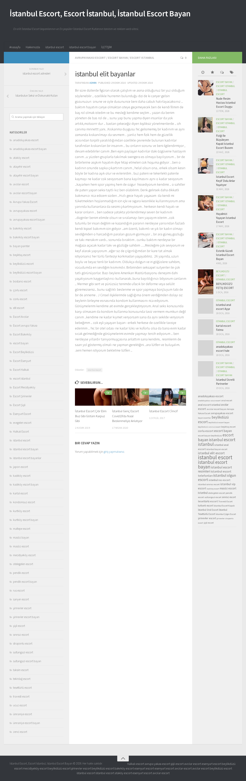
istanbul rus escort (219, 480)
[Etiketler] (231, 72)
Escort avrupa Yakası (25, 325)
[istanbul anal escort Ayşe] (205, 306)
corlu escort (20, 299)
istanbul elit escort (211, 453)
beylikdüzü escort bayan (27, 272)
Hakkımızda (33, 47)
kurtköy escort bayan (25, 520)
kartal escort (20, 493)
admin (92, 82)
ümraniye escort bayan (26, 723)
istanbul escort (54, 47)
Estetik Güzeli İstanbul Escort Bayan (225, 255)
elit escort (18, 308)
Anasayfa (14, 47)
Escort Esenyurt (22, 361)
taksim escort (20, 670)
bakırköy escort (22, 228)
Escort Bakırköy (22, 334)
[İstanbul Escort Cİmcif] (167, 397)
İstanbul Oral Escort (208, 509)
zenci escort (20, 732)
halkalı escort (135, 764)
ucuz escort (20, 705)
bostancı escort (22, 281)
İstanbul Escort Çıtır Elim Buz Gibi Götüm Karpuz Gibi (90, 416)
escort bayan (118, 58)
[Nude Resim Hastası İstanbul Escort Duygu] (205, 87)
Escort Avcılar (21, 317)
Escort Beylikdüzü (23, 352)
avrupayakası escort (90, 58)
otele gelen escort (216, 492)
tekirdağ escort (21, 679)
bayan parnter (21, 246)
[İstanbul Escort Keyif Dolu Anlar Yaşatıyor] (205, 166)
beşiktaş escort (21, 255)
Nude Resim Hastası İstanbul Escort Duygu (225, 102)
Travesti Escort (225, 501)
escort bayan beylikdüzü (210, 435)
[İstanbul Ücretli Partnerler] (205, 368)
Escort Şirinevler (22, 396)
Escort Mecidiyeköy (24, 387)
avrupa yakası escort (157, 764)
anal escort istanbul (209, 404)
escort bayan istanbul (216, 437)
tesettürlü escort (22, 687)
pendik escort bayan (25, 581)
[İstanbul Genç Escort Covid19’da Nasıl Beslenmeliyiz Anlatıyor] (130, 397)
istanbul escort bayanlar (27, 458)
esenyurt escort (211, 764)
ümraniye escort (22, 714)
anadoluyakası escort (25, 140)
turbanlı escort (205, 505)
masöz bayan (21, 537)
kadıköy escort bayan (25, 484)
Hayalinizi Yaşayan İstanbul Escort (226, 218)
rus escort (19, 590)
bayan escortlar (204, 418)
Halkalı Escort (21, 431)
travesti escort (21, 696)
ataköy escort (21, 158)
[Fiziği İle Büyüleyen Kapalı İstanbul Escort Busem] (205, 124)
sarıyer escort (21, 599)
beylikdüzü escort (23, 264)
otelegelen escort (23, 564)
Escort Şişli (19, 405)
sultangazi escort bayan (27, 661)
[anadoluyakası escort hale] (205, 348)
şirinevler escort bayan (26, 617)
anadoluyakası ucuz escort (209, 400)
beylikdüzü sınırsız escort (209, 427)
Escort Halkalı (21, 369)
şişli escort (19, 626)
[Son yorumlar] (222, 72)
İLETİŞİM (106, 47)
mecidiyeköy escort (24, 555)
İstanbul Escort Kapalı (224, 505)
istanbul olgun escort (217, 477)
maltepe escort (21, 528)
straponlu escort (22, 643)
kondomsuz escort (24, 502)
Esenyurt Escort (22, 414)
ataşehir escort (21, 166)
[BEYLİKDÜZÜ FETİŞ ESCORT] (205, 281)
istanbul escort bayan (82, 47)
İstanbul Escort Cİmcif (163, 411)
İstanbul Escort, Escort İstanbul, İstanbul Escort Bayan (100, 13)
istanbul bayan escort (216, 449)
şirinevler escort (22, 608)
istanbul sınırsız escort (209, 484)
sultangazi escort (23, 652)
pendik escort (21, 573)
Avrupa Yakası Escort (25, 202)
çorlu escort (20, 290)
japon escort (20, 467)
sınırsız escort (21, 634)
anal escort (226, 400)
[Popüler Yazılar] (212, 72)
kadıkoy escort (213, 488)
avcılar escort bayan (25, 193)
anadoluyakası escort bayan (30, 149)
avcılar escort (21, 184)
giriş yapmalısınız (114, 451)
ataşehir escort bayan (25, 175)
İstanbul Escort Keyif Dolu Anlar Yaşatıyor (225, 181)
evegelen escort (22, 422)
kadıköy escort (21, 475)
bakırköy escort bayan (26, 237)
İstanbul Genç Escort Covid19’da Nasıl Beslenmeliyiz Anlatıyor (127, 416)
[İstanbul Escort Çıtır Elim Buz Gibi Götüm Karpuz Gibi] (93, 397)
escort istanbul (142, 58)
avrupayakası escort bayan (29, 219)
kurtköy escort (21, 511)
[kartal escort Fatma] (205, 327)
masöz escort (21, 546)
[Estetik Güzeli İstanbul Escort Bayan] (205, 240)
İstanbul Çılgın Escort (226, 514)
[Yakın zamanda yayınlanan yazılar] (203, 72)
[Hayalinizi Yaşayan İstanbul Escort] (205, 203)
